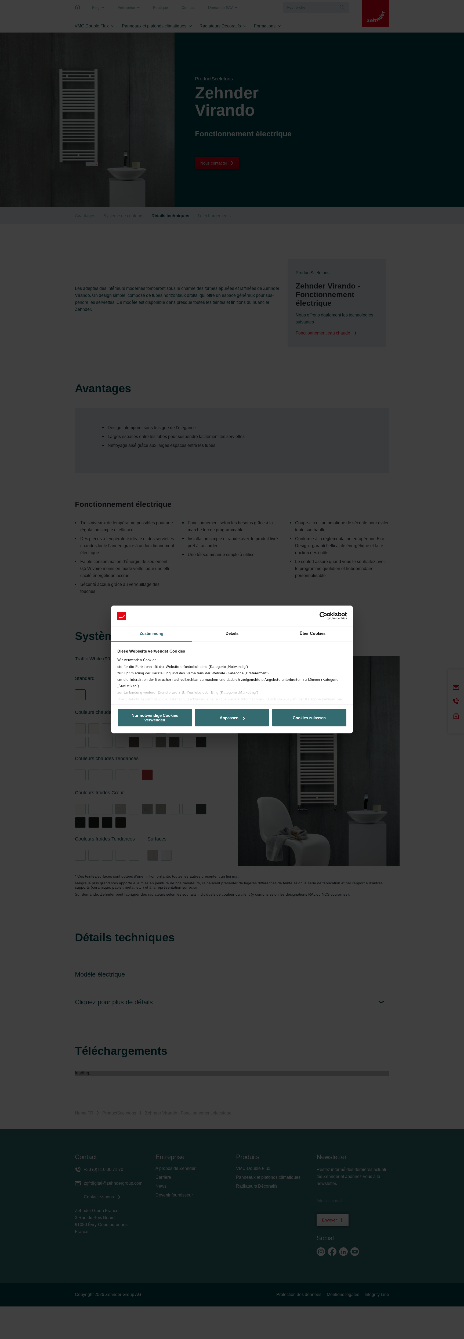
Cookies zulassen (309, 717)
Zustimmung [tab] (152, 633)
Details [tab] (232, 633)
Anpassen (229, 717)
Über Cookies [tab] (312, 633)
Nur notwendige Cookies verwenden (155, 717)
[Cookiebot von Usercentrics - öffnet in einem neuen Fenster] (323, 616)
